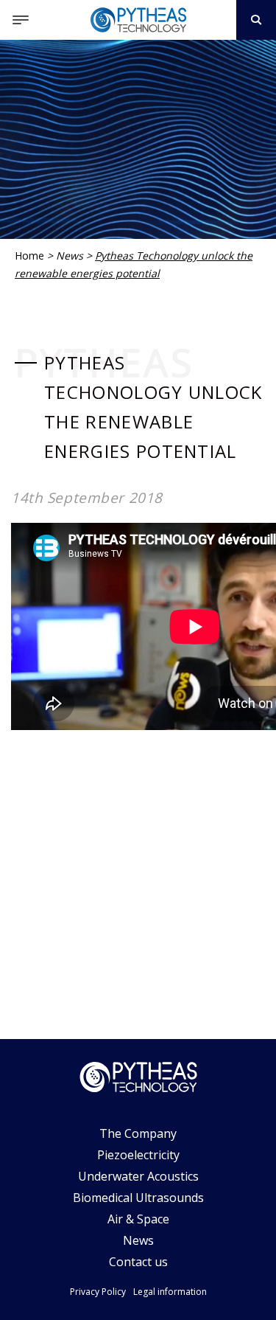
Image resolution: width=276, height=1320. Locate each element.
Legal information (170, 1291)
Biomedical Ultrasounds (138, 1197)
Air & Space (138, 1219)
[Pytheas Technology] (138, 20)
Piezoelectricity (138, 1155)
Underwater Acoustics (138, 1176)
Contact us (138, 1262)
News (69, 256)
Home (29, 256)
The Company (138, 1133)
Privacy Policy (98, 1291)
